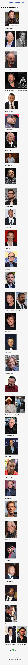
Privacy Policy (10, 659)
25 (15, 650)
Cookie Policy (17, 659)
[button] (17, 2)
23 (10, 650)
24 (12, 650)
